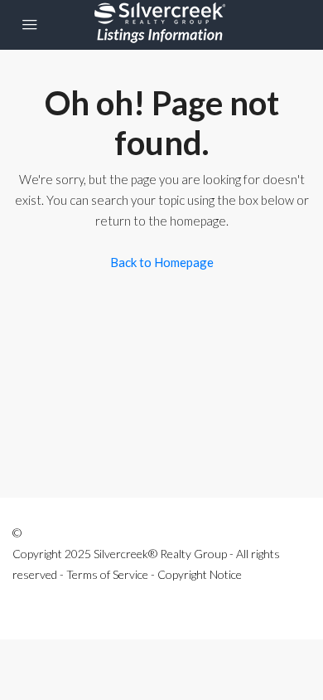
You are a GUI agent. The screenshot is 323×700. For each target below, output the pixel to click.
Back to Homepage (162, 262)
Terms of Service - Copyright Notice (154, 574)
